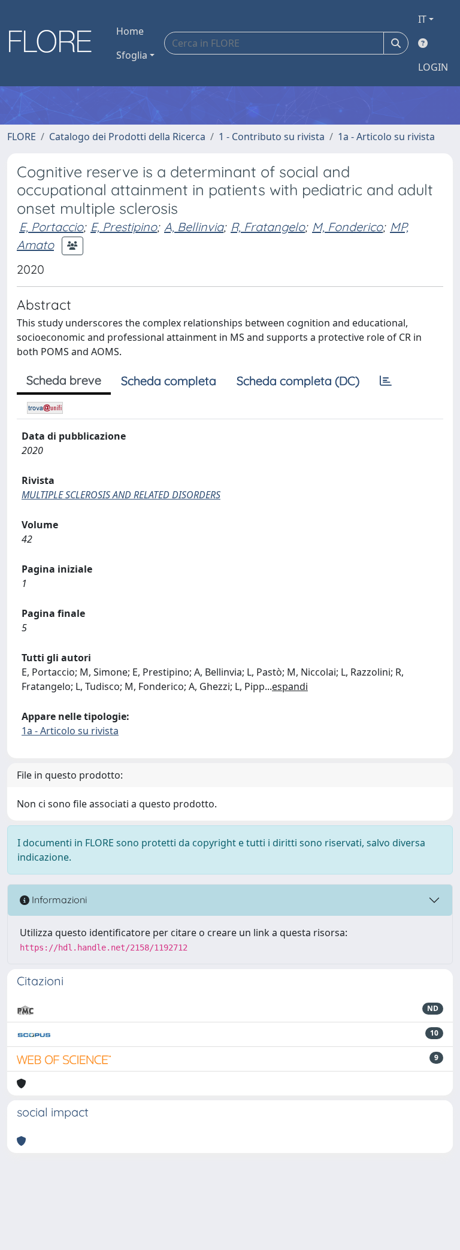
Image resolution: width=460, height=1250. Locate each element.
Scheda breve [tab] (63, 380)
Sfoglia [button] (131, 55)
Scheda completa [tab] (168, 380)
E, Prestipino (123, 226)
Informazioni (58, 900)
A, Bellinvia (193, 226)
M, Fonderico (347, 226)
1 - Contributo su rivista (272, 136)
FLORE (21, 136)
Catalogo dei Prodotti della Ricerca (127, 136)
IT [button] (422, 19)
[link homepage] (54, 43)
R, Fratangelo (268, 226)
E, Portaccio (51, 226)
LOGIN (433, 67)
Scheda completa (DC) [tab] (298, 380)
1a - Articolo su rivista (386, 136)
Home (130, 31)
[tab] (386, 381)
